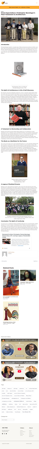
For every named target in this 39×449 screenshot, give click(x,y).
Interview (29, 406)
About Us (30, 430)
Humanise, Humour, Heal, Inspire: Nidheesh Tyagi (9, 323)
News (15, 409)
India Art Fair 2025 (33, 404)
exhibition (4, 404)
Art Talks (21, 435)
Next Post (36, 261)
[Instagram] (4, 433)
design (35, 401)
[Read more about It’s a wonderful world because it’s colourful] (11, 282)
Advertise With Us (31, 435)
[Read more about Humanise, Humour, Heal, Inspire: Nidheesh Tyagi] (11, 311)
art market (3, 393)
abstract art (9, 388)
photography (25, 409)
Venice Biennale (17, 411)
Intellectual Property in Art (21, 406)
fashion (16, 404)
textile (3, 411)
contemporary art (15, 398)
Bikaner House (28, 395)
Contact (30, 431)
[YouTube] (6, 433)
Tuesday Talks (22, 434)
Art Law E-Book (20, 390)
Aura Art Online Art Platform (19, 395)
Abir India (3, 388)
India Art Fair (25, 404)
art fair (3, 390)
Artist (7, 390)
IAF (20, 404)
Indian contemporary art (11, 406)
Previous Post (4, 261)
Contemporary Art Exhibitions (26, 398)
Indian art (3, 406)
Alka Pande (15, 388)
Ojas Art (19, 409)
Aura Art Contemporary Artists (7, 395)
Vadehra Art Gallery (9, 411)
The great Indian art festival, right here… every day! (27, 282)
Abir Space (30, 434)
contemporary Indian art (19, 401)
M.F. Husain (4, 409)
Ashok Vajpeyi (9, 393)
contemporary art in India (6, 401)
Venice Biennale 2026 (26, 411)
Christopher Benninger (5, 398)
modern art (10, 409)
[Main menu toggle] (36, 3)
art (26, 388)
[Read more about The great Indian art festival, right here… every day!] (28, 275)
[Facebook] (2, 433)
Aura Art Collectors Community (19, 393)
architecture (21, 388)
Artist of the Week (13, 390)
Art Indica (21, 430)
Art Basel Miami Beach (33, 388)
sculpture (31, 409)
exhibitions (11, 404)
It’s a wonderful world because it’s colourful (10, 297)
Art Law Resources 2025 (29, 390)
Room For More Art (22, 431)
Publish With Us (31, 436)
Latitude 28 (35, 406)
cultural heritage (29, 401)
